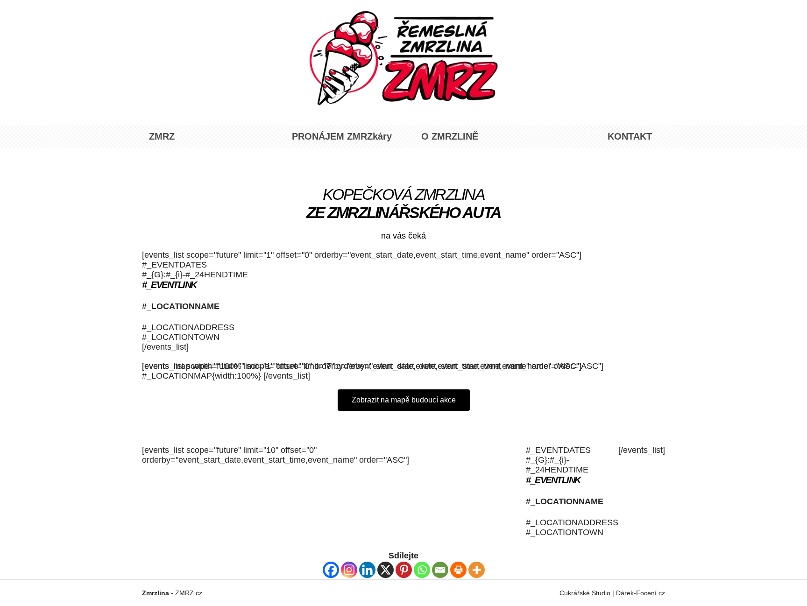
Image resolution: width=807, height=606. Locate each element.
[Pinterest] (404, 570)
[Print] (458, 570)
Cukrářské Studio (584, 593)
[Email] (440, 570)
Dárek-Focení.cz (640, 593)
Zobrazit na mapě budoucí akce (404, 400)
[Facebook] (331, 570)
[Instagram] (349, 570)
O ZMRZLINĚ (449, 136)
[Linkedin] (367, 570)
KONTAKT (630, 136)
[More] (476, 570)
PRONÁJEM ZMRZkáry (342, 136)
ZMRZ (162, 136)
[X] (385, 570)
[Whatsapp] (422, 570)
